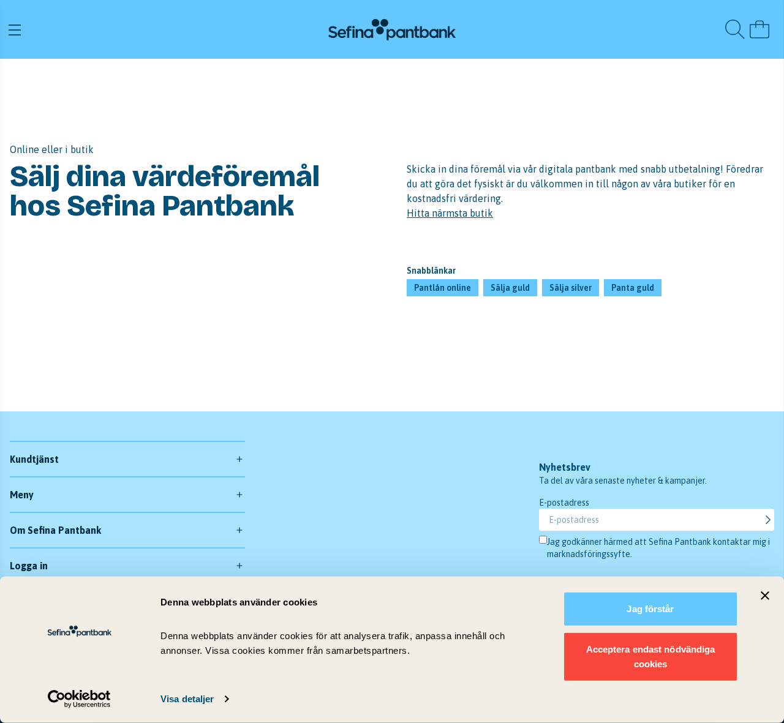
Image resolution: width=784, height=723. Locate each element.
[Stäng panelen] (765, 595)
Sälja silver (570, 288)
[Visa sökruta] (735, 29)
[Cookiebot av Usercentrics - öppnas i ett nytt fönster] (79, 699)
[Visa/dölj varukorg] (759, 29)
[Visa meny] (134, 29)
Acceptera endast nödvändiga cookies (650, 656)
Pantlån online (442, 288)
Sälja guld (510, 288)
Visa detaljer (187, 699)
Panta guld (632, 288)
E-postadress (564, 503)
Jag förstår (650, 609)
